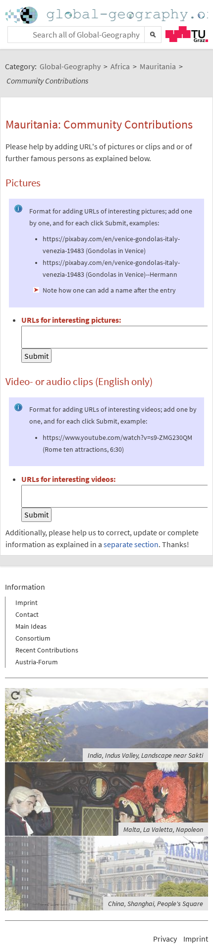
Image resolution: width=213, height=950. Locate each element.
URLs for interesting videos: (68, 479)
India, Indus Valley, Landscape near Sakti (145, 755)
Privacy (165, 939)
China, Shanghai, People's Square (155, 903)
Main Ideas (31, 626)
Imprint (26, 602)
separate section (131, 544)
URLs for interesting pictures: (71, 320)
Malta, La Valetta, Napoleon (163, 829)
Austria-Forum (36, 661)
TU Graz (186, 34)
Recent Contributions (46, 650)
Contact (27, 614)
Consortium (33, 638)
